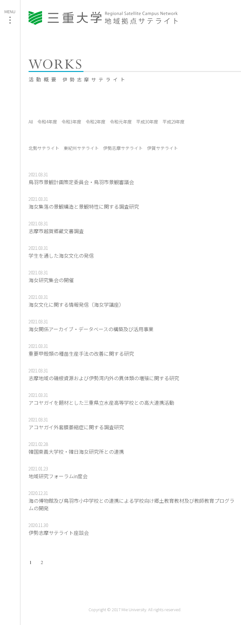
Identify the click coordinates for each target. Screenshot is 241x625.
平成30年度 (147, 121)
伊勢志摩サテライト (123, 148)
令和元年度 (121, 121)
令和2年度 (95, 121)
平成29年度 (174, 121)
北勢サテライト (44, 148)
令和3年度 (71, 121)
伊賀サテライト (162, 148)
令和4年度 (47, 121)
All (31, 121)
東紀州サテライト (81, 148)
